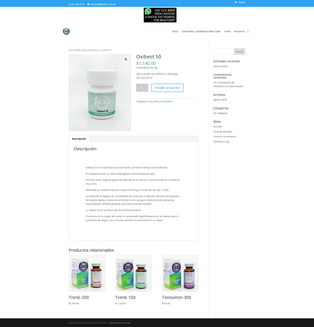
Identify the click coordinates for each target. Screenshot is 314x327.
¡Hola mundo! (220, 66)
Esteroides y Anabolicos (87, 50)
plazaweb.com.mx (120, 322)
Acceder (217, 126)
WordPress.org (221, 141)
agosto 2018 (220, 99)
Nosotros (239, 31)
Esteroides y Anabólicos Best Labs (201, 31)
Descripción (79, 138)
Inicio (175, 31)
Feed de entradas (222, 131)
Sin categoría (220, 113)
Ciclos (227, 31)
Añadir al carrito (167, 88)
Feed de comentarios (224, 136)
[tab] (79, 139)
